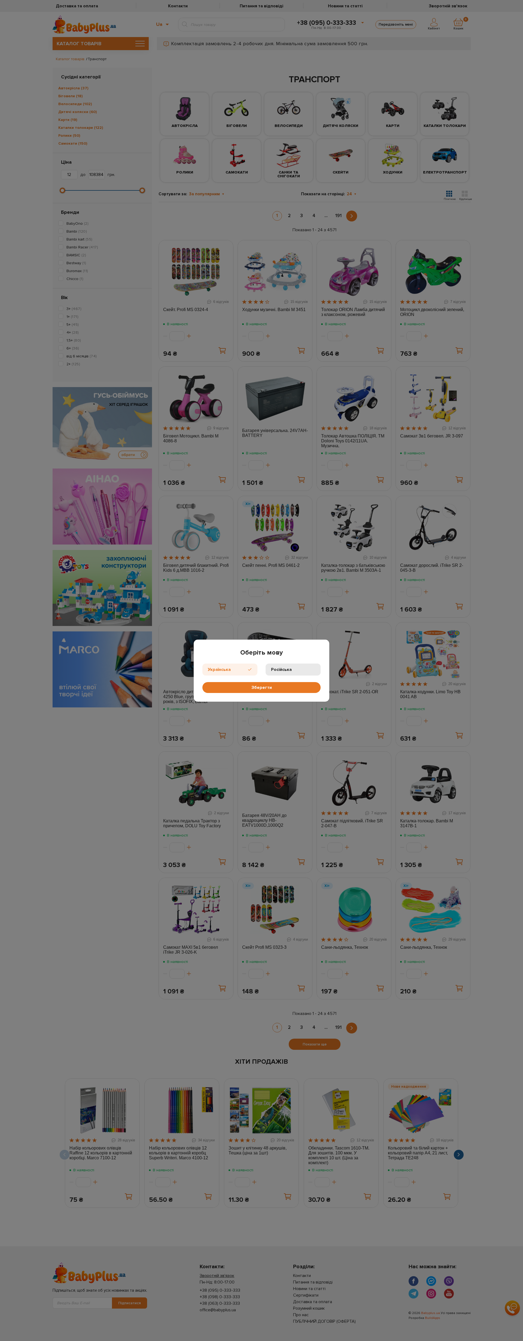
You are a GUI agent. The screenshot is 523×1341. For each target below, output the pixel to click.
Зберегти (261, 687)
